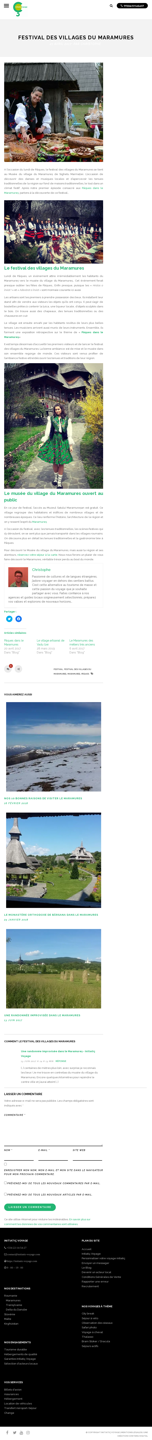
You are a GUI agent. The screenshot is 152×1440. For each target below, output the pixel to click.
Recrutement (90, 1286)
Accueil (86, 1249)
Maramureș (39, 521)
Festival (58, 669)
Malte (7, 1318)
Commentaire (14, 1115)
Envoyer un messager (95, 1263)
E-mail (44, 1150)
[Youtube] (20, 1433)
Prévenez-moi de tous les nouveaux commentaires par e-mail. (54, 1183)
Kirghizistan (11, 1323)
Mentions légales (131, 1432)
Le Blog (86, 1267)
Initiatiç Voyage (91, 1253)
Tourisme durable (15, 1349)
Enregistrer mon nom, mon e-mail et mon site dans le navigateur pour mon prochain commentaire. (53, 1172)
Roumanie (10, 1295)
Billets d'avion (13, 1389)
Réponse (61, 1061)
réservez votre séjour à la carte (37, 554)
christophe (91, 43)
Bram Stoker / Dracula (96, 1341)
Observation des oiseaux (97, 1322)
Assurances (11, 1394)
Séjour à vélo (90, 1318)
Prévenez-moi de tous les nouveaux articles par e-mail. (50, 1194)
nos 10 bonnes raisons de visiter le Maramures (43, 798)
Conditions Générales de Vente (101, 1276)
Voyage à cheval (92, 1332)
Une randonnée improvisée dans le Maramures (42, 1015)
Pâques (85, 674)
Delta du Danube (15, 1309)
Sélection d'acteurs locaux (21, 1363)
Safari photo (89, 1327)
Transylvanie (13, 1305)
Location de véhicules (18, 1403)
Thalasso (87, 1336)
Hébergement (13, 1398)
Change (9, 1412)
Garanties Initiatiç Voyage (20, 1358)
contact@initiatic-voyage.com (23, 1254)
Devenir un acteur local (96, 1272)
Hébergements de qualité (20, 1354)
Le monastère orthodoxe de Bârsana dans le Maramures (51, 914)
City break (88, 1313)
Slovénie (9, 1314)
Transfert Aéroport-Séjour (20, 1408)
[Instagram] (26, 1433)
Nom (8, 1150)
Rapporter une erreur (95, 1281)
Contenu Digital (138, 1436)
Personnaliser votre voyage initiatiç (103, 1258)
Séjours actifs (90, 1346)
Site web (79, 1150)
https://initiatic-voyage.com (22, 1261)
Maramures (12, 1300)
